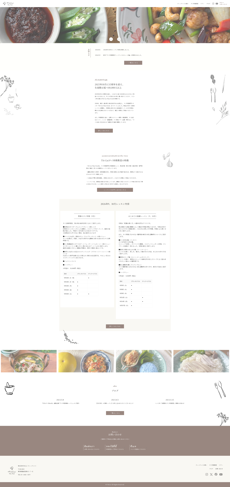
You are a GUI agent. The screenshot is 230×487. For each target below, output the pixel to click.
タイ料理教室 (194, 4)
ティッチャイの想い (183, 4)
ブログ (208, 4)
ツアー (202, 4)
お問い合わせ (219, 469)
